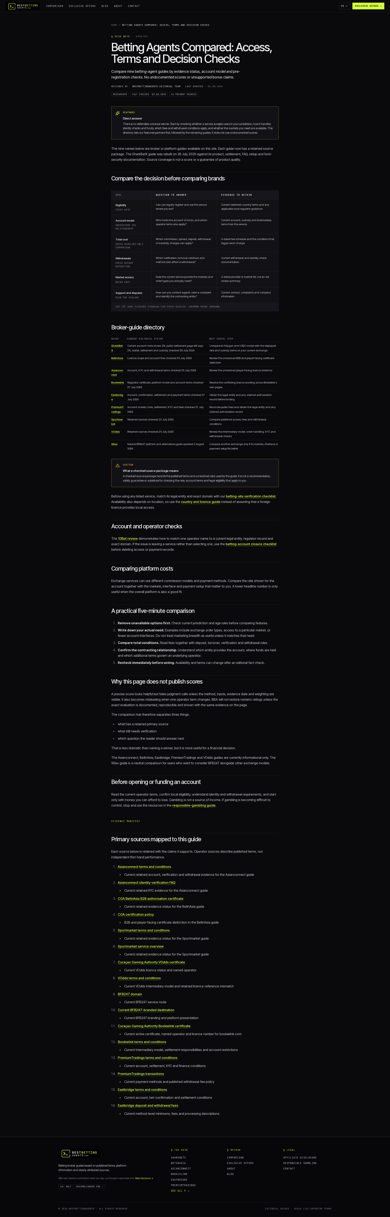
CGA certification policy (136, 914)
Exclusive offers (82, 6)
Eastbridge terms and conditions (142, 1090)
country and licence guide (200, 502)
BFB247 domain (130, 994)
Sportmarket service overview (141, 946)
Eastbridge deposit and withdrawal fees (148, 1105)
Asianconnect (181, 1168)
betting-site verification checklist (250, 496)
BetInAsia (117, 358)
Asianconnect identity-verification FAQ (146, 882)
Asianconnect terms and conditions (144, 867)
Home (114, 25)
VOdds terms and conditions (139, 978)
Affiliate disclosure (300, 1157)
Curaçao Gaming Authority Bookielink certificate (154, 1026)
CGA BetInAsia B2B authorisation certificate (150, 899)
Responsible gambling (300, 1163)
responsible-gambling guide (194, 805)
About (118, 6)
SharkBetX (178, 1157)
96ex (114, 444)
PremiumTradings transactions (141, 1074)
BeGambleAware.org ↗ (89, 1186)
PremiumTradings (183, 1185)
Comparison (54, 6)
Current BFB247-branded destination (146, 1010)
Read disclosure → (144, 1178)
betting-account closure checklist (251, 544)
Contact (134, 6)
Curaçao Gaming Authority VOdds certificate (151, 962)
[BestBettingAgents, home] (78, 1153)
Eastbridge (179, 1179)
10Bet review (128, 538)
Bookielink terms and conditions (142, 1042)
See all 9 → (180, 1190)
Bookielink (117, 382)
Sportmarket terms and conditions (144, 930)
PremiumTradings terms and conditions (147, 1058)
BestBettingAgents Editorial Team (156, 86)
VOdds (115, 431)
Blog (105, 6)
